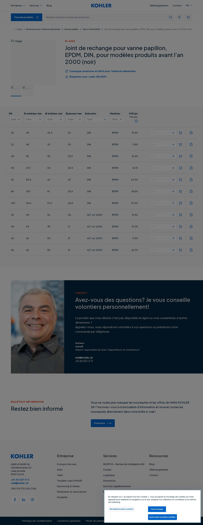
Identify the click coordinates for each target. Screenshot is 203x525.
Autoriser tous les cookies (162, 517)
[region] (152, 506)
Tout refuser (157, 509)
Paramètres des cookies (121, 509)
